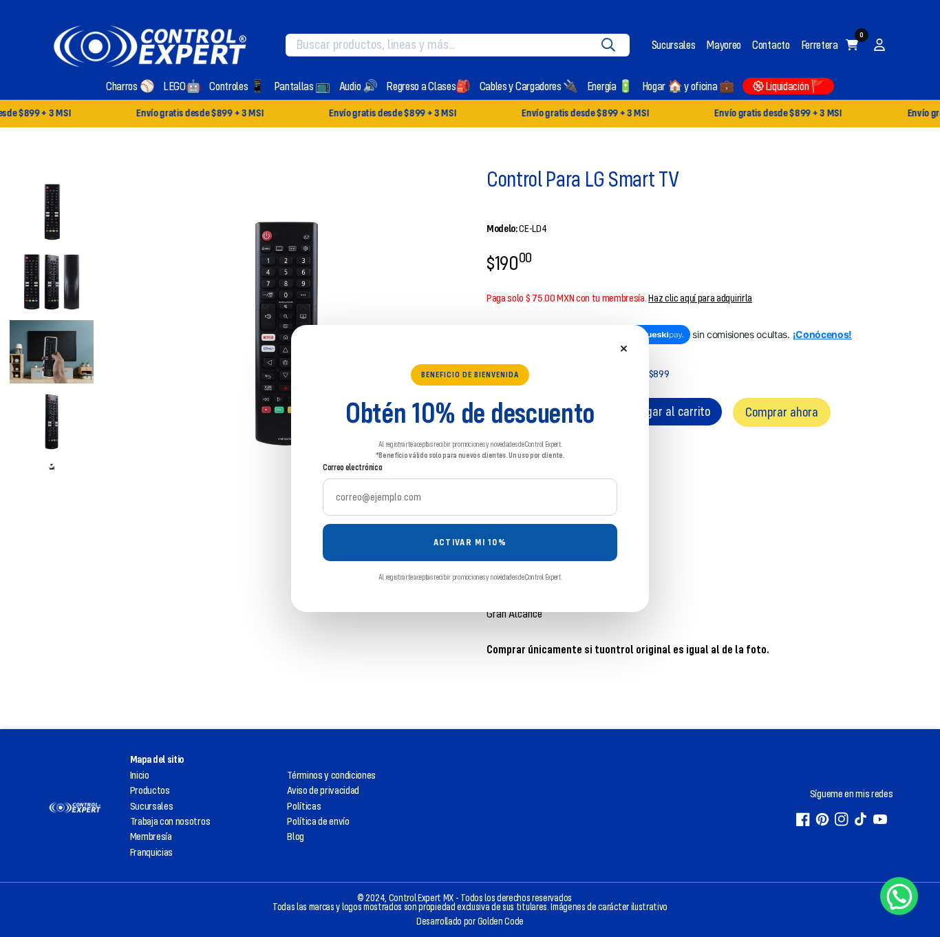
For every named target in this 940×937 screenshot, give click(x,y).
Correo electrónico (352, 467)
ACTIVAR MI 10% (470, 541)
